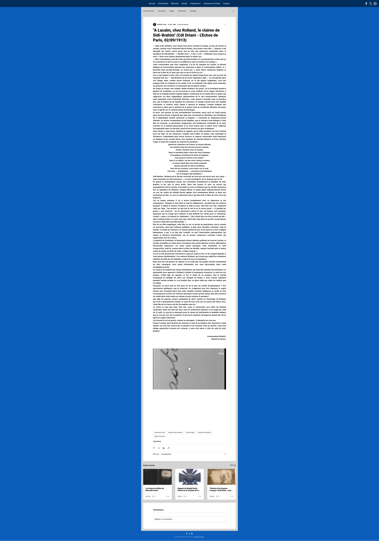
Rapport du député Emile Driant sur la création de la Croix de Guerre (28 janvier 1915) (188, 489)
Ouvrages (193, 11)
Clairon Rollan (190, 432)
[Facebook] (366, 4)
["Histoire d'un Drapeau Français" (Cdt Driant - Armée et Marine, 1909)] (221, 477)
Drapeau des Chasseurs (175, 432)
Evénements (182, 11)
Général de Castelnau (204, 432)
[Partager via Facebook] (154, 448)
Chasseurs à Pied (159, 432)
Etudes (172, 11)
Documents (162, 11)
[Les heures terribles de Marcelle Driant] (157, 477)
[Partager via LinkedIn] (164, 448)
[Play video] (189, 368)
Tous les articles (148, 11)
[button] (163, 3)
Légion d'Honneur (159, 436)
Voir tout (233, 465)
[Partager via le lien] (168, 448)
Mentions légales (198, 537)
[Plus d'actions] (225, 24)
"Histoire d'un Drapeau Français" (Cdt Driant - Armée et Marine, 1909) (221, 489)
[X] (371, 4)
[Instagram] (375, 4)
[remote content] (189, 410)
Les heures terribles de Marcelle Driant (155, 489)
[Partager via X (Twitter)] (159, 448)
